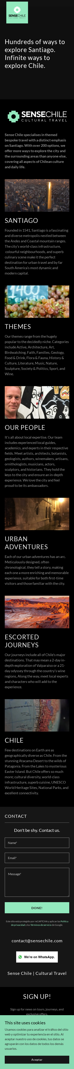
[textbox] (37, 843)
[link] (17, 3)
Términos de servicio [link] (41, 924)
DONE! (37, 908)
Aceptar (36, 1059)
